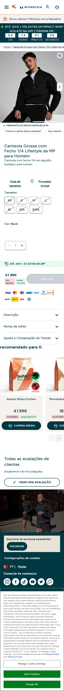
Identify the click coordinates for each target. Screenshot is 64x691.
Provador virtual (45, 183)
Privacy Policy (51, 654)
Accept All (32, 684)
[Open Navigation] (6, 7)
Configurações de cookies (22, 558)
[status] (15, 245)
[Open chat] (49, 581)
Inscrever (17, 546)
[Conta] (48, 7)
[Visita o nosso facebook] (15, 581)
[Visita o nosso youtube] (32, 581)
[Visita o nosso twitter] (41, 581)
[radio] (9, 200)
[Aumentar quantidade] (22, 245)
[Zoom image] (60, 55)
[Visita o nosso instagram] (7, 581)
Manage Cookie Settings (32, 663)
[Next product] (59, 438)
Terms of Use (15, 657)
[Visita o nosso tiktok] (24, 581)
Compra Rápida (24, 425)
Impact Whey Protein (21, 399)
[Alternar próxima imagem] (60, 87)
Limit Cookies (32, 674)
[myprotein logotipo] (31, 7)
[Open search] (14, 7)
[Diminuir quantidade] (9, 245)
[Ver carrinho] (57, 7)
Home (7, 46)
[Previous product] (51, 438)
